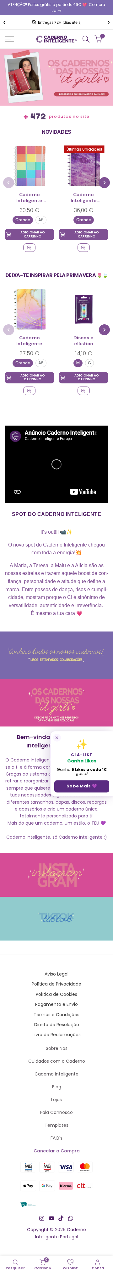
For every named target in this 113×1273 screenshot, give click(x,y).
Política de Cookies (56, 994)
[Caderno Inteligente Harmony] (29, 166)
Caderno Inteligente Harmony (29, 198)
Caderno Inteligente (56, 1074)
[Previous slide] (8, 182)
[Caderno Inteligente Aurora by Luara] (29, 309)
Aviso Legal (56, 974)
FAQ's (56, 1138)
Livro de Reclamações (57, 1034)
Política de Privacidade (56, 984)
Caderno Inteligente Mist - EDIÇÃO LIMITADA (83, 198)
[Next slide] (104, 182)
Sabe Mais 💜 (82, 786)
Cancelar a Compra (57, 1151)
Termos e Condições (56, 1014)
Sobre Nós (56, 1048)
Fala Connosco (56, 1112)
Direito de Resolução (56, 1024)
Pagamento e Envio (56, 1004)
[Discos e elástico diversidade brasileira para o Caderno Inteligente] (84, 309)
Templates (56, 1125)
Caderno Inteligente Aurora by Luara (29, 341)
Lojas (56, 1099)
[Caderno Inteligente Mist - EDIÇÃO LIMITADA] (84, 247)
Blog (56, 1087)
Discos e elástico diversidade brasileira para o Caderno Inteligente (83, 341)
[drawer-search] (86, 39)
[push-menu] (9, 39)
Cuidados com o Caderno (56, 1061)
